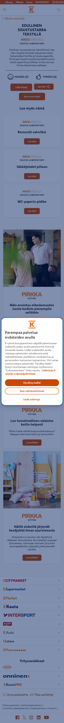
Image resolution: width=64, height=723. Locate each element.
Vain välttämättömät (32, 391)
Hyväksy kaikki (32, 382)
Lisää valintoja (31, 399)
